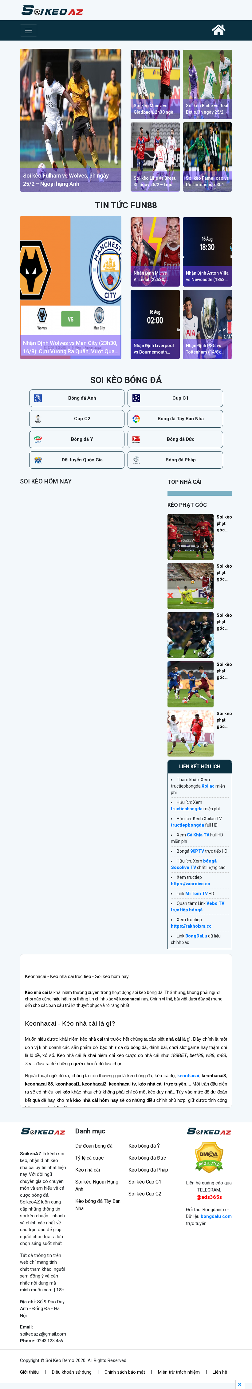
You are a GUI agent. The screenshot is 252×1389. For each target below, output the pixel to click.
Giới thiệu (29, 1372)
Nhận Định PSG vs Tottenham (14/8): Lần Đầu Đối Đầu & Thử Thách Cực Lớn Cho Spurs (205, 349)
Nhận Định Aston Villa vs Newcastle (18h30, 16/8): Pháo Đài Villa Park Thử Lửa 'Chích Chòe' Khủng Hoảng (207, 277)
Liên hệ (220, 1372)
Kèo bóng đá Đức (147, 1158)
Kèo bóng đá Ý (144, 1146)
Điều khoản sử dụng (72, 1372)
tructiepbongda (187, 808)
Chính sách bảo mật (124, 1372)
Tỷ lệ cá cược (89, 1158)
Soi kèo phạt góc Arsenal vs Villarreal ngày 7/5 (224, 573)
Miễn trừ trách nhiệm (179, 1372)
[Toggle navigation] (28, 30)
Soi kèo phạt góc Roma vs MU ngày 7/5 (224, 524)
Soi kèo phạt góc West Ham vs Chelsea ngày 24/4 (224, 671)
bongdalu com (216, 1216)
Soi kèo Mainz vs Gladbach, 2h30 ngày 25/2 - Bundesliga (154, 109)
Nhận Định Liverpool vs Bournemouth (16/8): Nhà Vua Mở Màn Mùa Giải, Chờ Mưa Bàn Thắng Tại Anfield (154, 349)
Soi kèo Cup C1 (144, 1182)
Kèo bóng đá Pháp (148, 1170)
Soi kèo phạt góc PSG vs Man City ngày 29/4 (224, 622)
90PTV (197, 851)
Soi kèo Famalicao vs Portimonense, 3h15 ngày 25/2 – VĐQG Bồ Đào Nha (207, 182)
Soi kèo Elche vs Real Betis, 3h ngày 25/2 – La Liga (207, 109)
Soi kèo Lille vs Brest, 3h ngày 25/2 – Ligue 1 (155, 182)
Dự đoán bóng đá (93, 1146)
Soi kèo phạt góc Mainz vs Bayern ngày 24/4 (224, 720)
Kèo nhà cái (87, 1170)
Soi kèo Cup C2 (144, 1194)
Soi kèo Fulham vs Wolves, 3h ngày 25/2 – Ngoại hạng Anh (66, 179)
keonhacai (188, 1075)
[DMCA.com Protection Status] (209, 1157)
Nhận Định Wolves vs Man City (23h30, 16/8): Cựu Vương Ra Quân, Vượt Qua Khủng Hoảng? (70, 347)
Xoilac (208, 786)
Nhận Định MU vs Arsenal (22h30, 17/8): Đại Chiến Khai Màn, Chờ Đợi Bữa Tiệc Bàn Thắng (154, 277)
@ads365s (209, 1197)
